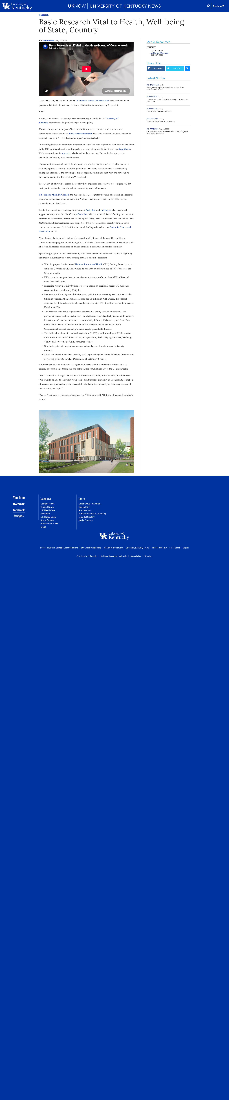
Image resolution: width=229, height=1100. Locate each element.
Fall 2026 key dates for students (161, 121)
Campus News (47, 503)
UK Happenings (48, 516)
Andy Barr (90, 209)
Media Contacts (86, 520)
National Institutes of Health (88, 264)
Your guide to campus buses (159, 111)
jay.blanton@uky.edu (159, 53)
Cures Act (82, 214)
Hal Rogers (106, 209)
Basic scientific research (80, 133)
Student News (47, 506)
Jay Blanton (48, 40)
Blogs (43, 526)
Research (44, 14)
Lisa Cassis (124, 148)
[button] (219, 6)
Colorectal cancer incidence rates (93, 100)
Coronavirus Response (89, 503)
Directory (148, 556)
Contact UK (84, 506)
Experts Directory (87, 516)
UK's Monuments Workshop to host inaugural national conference (167, 132)
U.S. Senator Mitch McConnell (54, 194)
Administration (85, 510)
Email (177, 547)
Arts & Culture (47, 520)
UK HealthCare (48, 510)
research (66, 153)
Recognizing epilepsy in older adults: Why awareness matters (165, 88)
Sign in (186, 547)
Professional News (49, 523)
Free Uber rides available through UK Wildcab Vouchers (167, 100)
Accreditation (136, 556)
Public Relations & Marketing (92, 513)
